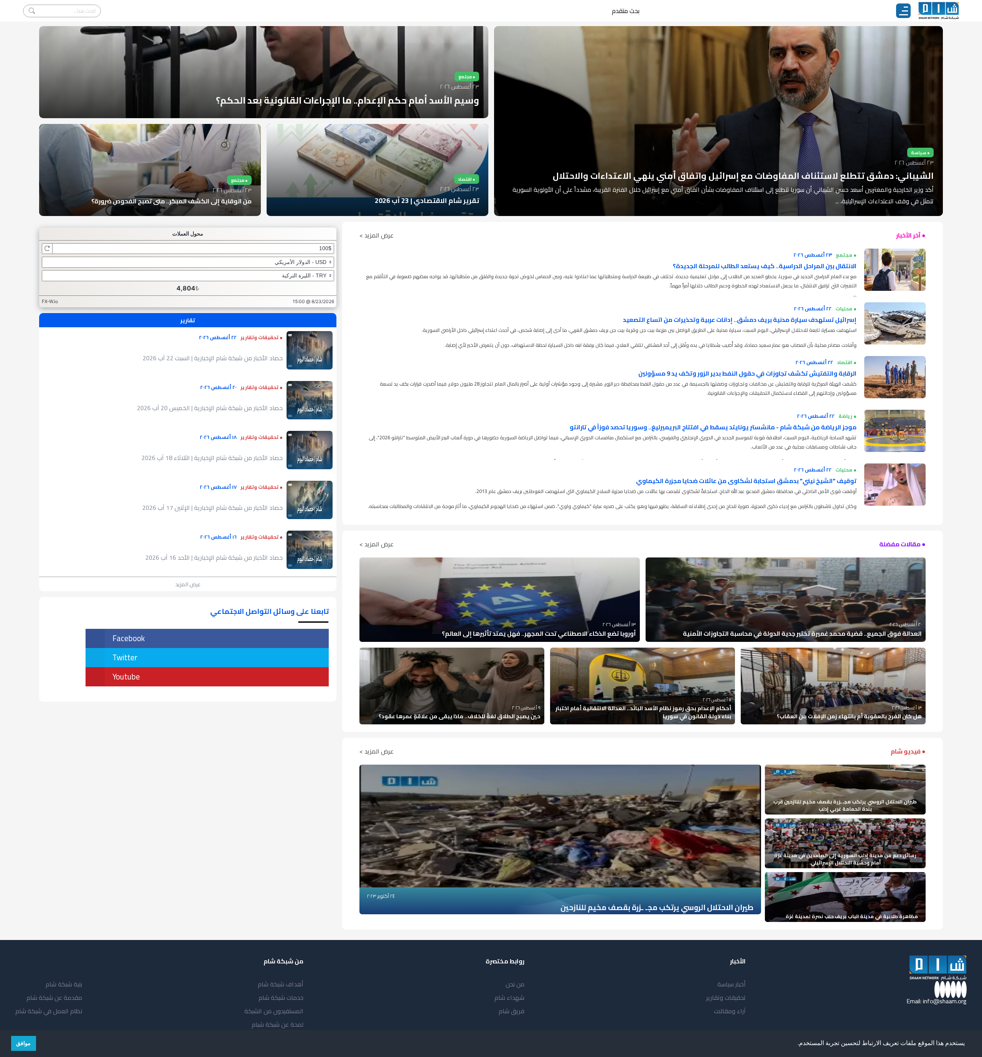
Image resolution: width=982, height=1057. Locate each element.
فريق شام (511, 1011)
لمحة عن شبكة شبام (277, 1024)
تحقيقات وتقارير (726, 997)
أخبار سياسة (731, 984)
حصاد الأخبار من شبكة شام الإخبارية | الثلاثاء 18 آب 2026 (212, 457)
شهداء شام (509, 997)
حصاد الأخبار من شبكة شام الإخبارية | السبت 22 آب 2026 (213, 358)
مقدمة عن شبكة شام (54, 997)
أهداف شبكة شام (280, 984)
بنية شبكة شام (64, 984)
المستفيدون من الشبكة (273, 1011)
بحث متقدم (625, 10)
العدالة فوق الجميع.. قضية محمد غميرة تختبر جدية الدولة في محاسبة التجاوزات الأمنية (802, 633)
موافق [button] (23, 1043)
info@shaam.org (945, 1001)
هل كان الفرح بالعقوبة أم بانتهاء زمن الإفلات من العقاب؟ (849, 716)
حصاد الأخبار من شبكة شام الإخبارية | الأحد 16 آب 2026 (214, 557)
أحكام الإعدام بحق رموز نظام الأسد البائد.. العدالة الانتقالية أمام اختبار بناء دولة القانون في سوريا (643, 712)
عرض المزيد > (376, 235)
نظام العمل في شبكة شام (48, 1011)
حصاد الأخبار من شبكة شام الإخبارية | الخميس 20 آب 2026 (210, 408)
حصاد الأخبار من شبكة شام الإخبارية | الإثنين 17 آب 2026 (212, 507)
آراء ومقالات (730, 1011)
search (32, 11)
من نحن (515, 984)
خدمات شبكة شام (281, 997)
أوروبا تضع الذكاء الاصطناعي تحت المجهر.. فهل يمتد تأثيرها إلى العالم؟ (539, 633)
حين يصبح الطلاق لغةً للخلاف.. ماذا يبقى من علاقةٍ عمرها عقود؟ (459, 716)
